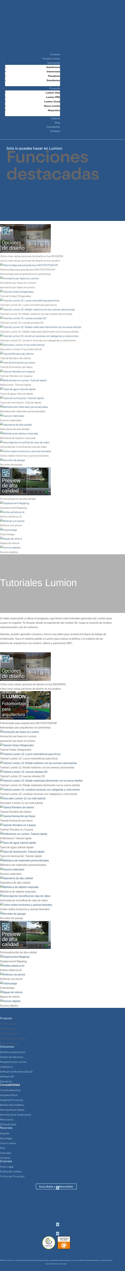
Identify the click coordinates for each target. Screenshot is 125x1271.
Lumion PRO (53, 97)
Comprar (55, 54)
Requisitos (54, 110)
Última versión (8, 1028)
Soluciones (53, 62)
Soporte (55, 118)
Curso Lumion (8, 1143)
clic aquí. (64, 1264)
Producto (54, 88)
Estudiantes (53, 80)
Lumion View (53, 92)
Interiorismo (53, 71)
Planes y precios (9, 1023)
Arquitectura (53, 67)
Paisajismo (54, 76)
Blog (57, 122)
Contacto (55, 131)
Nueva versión (52, 106)
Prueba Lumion (51, 58)
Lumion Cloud (52, 101)
